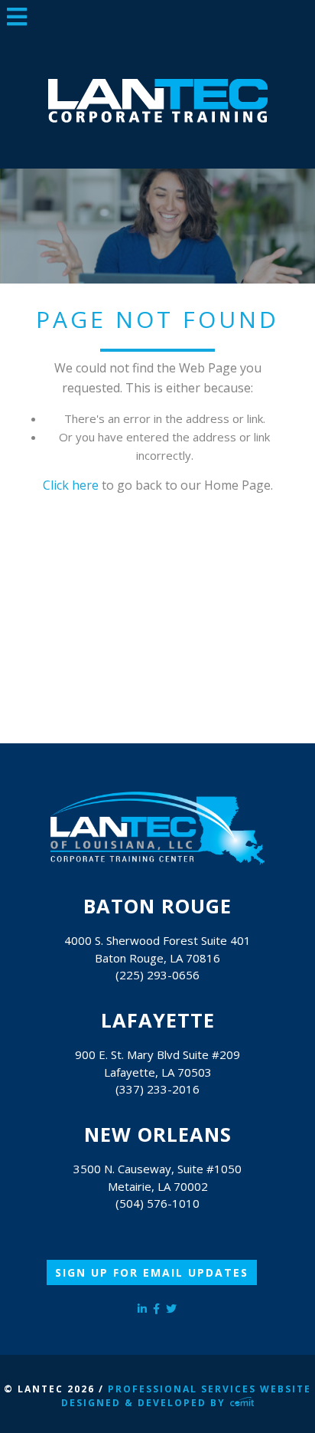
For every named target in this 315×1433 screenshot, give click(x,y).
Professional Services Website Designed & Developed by (186, 1395)
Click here (71, 485)
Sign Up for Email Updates (151, 1272)
